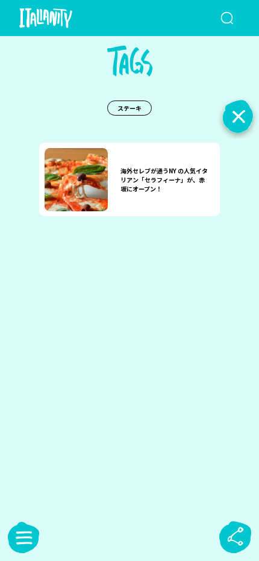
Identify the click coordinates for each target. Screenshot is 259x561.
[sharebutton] (235, 537)
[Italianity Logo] (63, 18)
